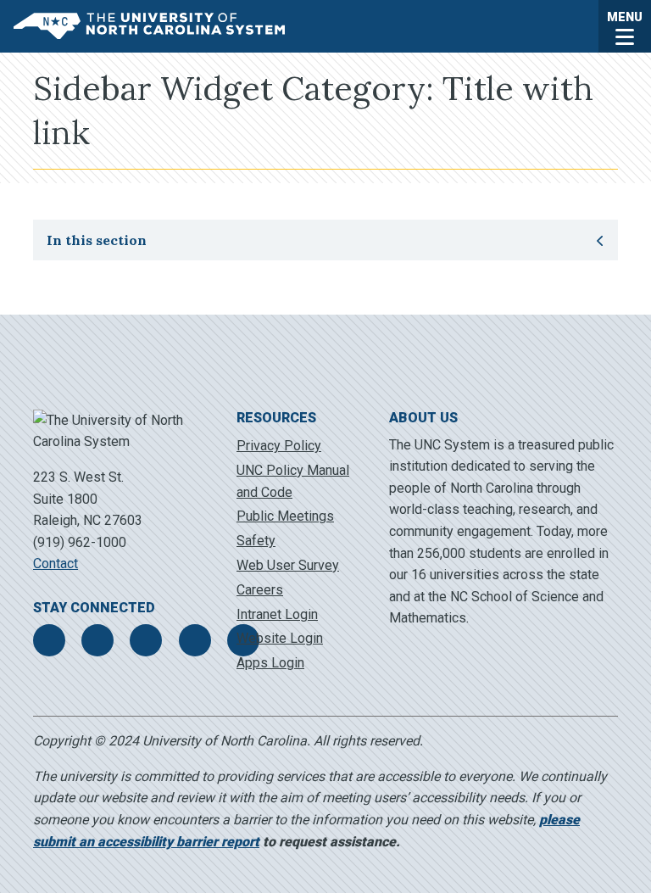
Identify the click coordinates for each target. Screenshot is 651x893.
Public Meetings (285, 516)
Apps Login (270, 663)
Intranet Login (277, 614)
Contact (55, 563)
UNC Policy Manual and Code (292, 481)
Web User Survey (287, 565)
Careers (259, 590)
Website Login (279, 638)
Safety (255, 541)
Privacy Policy (278, 446)
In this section (147, 240)
